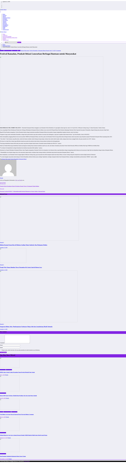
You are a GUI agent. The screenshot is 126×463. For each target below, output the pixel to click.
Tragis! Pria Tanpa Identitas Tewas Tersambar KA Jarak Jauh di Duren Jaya (21, 267)
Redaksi (4, 38)
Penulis (47, 50)
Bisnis (4, 14)
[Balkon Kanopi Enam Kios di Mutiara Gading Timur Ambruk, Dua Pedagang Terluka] (39, 240)
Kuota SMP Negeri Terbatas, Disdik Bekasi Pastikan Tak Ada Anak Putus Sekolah (18, 395)
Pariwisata (5, 23)
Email (1, 347)
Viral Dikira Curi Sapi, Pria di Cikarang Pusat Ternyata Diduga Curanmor (17, 414)
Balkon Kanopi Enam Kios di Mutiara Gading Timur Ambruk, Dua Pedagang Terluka (23, 245)
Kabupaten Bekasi (6, 17)
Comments (2, 342)
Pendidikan (5, 26)
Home (4, 34)
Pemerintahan (5, 24)
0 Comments (58, 50)
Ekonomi (4, 15)
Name (1, 345)
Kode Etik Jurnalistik (7, 36)
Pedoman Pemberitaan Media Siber (10, 37)
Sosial (4, 28)
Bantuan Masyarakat (25, 50)
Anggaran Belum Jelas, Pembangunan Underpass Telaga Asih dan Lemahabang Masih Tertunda (26, 326)
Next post (2, 188)
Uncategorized (6, 29)
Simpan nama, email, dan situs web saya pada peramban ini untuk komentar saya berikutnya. (21, 350)
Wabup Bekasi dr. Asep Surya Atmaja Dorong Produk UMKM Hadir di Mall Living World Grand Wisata (23, 435)
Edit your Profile (18, 180)
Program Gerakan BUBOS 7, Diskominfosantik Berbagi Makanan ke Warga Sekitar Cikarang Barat (22, 191)
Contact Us (5, 35)
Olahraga (4, 22)
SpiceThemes (27, 461)
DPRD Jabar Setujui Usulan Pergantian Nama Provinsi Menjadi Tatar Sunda (17, 372)
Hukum (4, 16)
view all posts (3, 182)
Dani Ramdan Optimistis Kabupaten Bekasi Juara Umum (13, 456)
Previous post (3, 183)
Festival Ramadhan (34, 50)
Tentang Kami (6, 40)
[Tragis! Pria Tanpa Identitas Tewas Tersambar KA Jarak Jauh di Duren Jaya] (13, 262)
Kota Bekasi (5, 20)
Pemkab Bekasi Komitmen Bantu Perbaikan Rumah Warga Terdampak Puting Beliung (19, 186)
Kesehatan (5, 19)
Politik (4, 27)
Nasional (4, 21)
